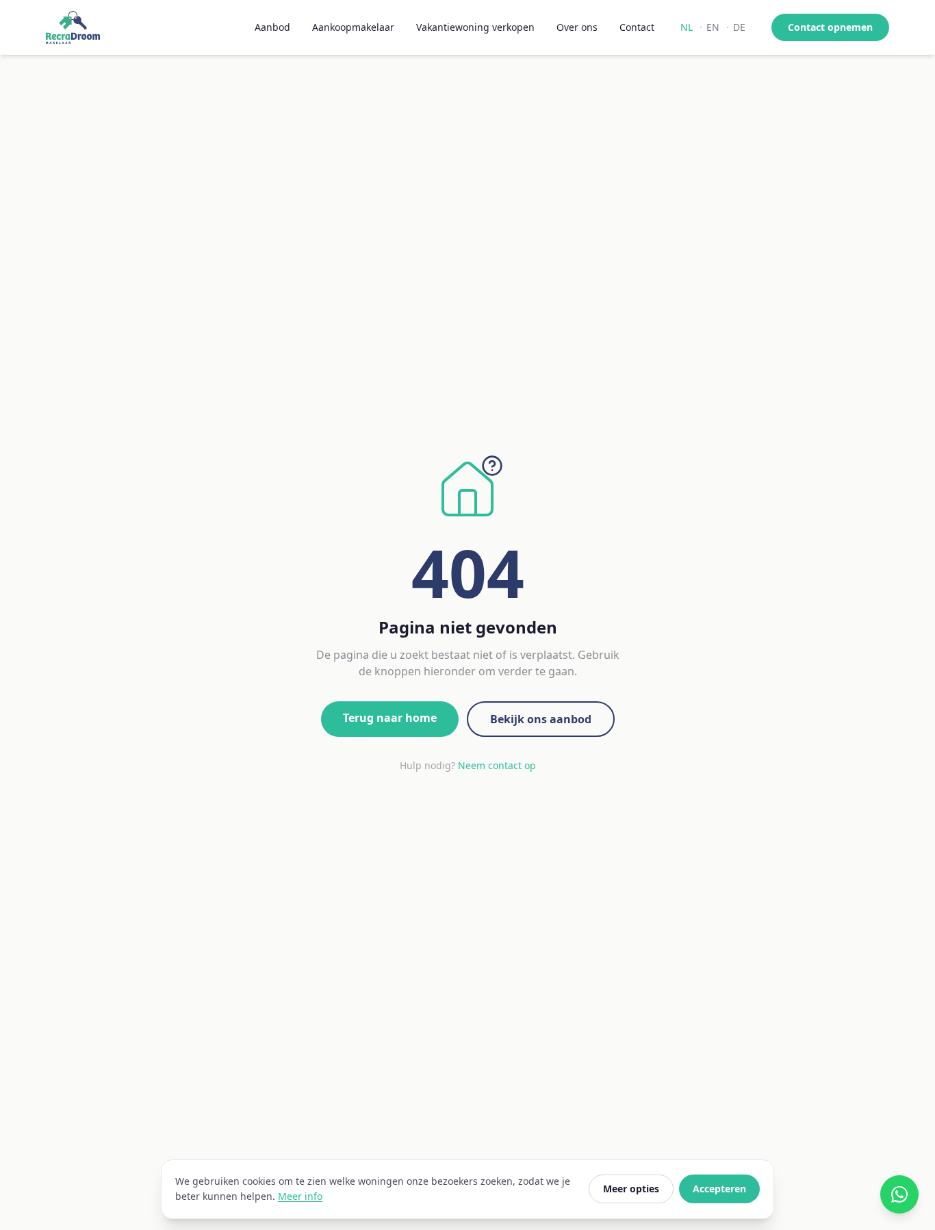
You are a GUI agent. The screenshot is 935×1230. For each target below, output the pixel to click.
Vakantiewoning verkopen (475, 27)
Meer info (300, 1196)
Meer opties (631, 1188)
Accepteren (719, 1188)
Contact (636, 27)
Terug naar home (390, 717)
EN (712, 27)
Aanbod (272, 27)
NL (686, 27)
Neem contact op (497, 765)
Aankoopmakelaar (353, 27)
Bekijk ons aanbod (540, 719)
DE (739, 27)
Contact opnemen (830, 27)
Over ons (577, 27)
